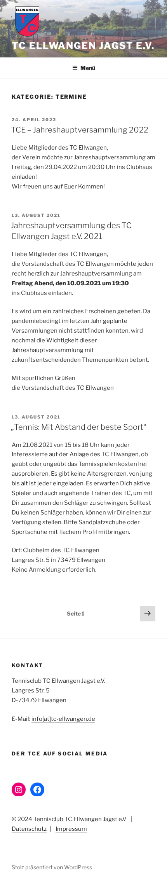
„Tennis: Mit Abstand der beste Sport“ (78, 427)
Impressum (71, 828)
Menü (87, 68)
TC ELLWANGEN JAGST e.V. (83, 45)
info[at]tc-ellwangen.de (63, 718)
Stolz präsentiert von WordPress (52, 867)
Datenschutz (29, 828)
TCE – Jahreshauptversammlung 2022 (79, 129)
